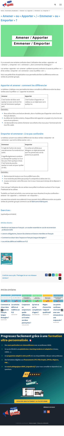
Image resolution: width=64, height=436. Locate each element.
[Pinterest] (60, 275)
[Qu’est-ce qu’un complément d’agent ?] (37, 298)
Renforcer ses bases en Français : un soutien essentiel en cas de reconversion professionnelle (29, 228)
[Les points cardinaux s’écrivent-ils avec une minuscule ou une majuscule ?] (58, 298)
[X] (50, 275)
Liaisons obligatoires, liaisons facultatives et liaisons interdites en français (27, 233)
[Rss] (48, 411)
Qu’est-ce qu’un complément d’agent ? (37, 308)
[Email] (60, 278)
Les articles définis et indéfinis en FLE (15, 241)
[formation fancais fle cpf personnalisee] (6, 253)
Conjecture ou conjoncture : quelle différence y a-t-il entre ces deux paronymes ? (26, 313)
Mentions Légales (32, 423)
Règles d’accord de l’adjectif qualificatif (47, 308)
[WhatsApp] (56, 275)
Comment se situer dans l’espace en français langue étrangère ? (24, 237)
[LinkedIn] (53, 275)
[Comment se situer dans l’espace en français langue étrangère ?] (6, 298)
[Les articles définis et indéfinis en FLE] (16, 298)
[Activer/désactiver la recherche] (55, 4)
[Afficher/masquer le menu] (60, 4)
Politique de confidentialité (42, 423)
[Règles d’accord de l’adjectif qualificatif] (48, 298)
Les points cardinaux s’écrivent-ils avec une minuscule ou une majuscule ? (58, 312)
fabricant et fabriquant (40, 201)
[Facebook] (46, 275)
